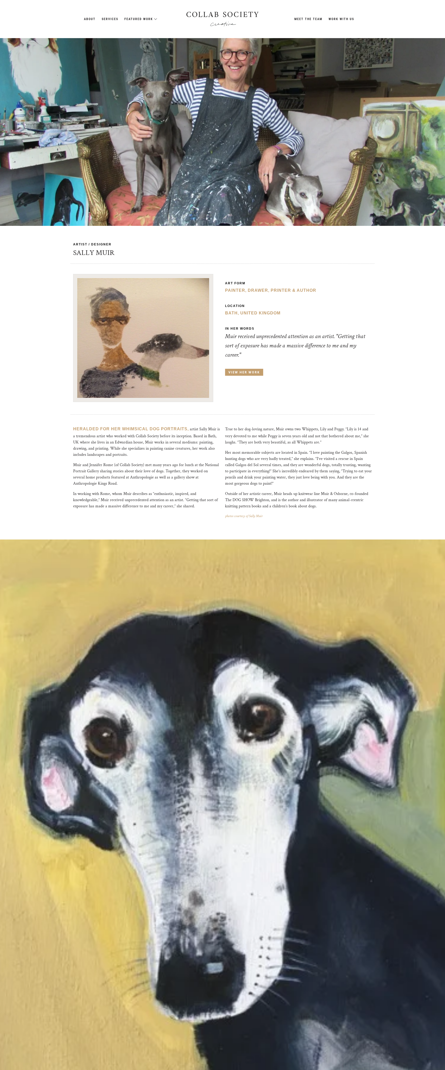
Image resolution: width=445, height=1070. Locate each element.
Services (110, 19)
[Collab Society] (222, 19)
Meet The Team (308, 19)
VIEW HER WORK (244, 372)
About (90, 19)
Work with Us (341, 19)
